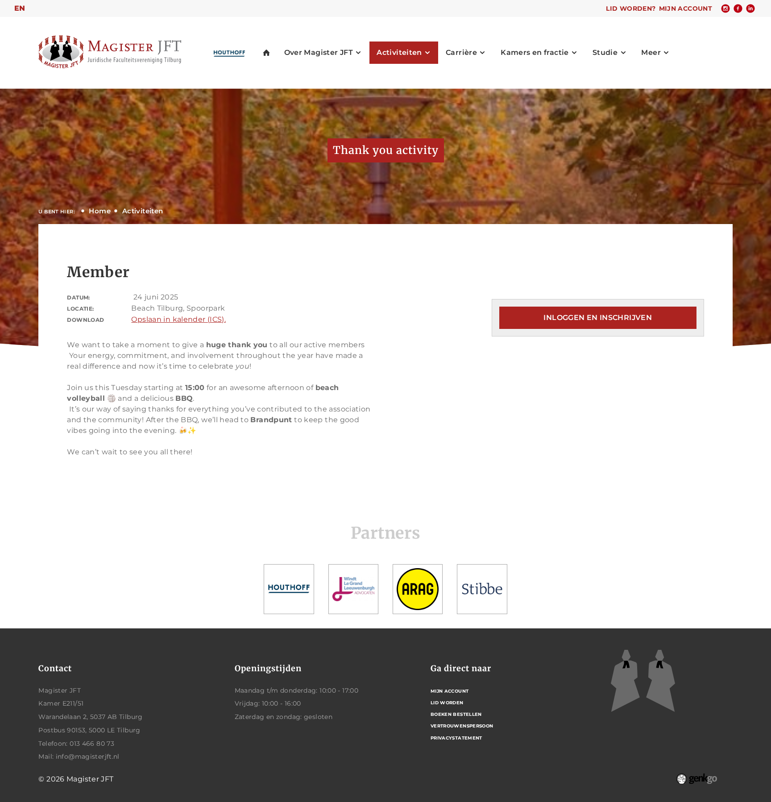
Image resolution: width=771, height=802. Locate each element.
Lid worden (447, 703)
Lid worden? (630, 8)
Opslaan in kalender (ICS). (178, 319)
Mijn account (686, 8)
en (19, 8)
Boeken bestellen (456, 714)
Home (100, 211)
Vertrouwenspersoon (462, 726)
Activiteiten (142, 211)
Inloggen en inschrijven (597, 317)
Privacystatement (456, 738)
